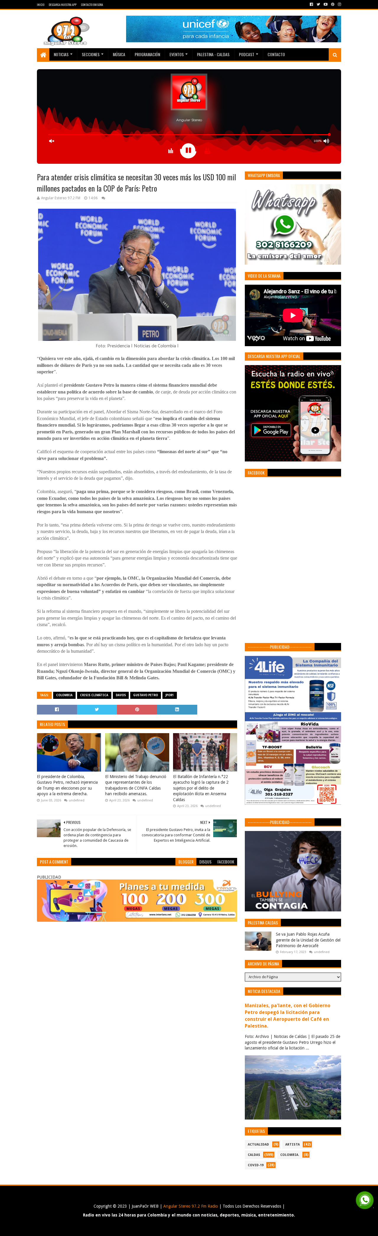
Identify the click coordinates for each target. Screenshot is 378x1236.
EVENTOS (177, 54)
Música (119, 54)
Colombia (64, 695)
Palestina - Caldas (213, 54)
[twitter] (318, 4)
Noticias (61, 54)
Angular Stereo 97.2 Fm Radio (190, 1206)
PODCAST (246, 54)
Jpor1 (169, 695)
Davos (121, 695)
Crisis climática (94, 695)
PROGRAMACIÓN (147, 54)
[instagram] (339, 4)
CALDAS (254, 1155)
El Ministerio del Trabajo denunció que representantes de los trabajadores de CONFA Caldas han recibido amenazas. (135, 785)
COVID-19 (255, 1165)
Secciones (91, 54)
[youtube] (325, 4)
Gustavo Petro (145, 695)
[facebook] (311, 4)
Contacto (276, 54)
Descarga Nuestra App (62, 4)
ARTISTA (292, 1144)
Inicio (40, 4)
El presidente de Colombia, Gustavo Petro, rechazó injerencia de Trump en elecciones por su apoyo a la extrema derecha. (67, 785)
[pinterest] (332, 4)
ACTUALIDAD (258, 1144)
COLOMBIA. (289, 1155)
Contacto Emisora (92, 4)
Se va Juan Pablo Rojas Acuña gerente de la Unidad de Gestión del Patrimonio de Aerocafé (308, 940)
